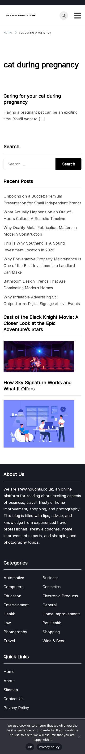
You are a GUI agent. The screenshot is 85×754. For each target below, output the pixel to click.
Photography (15, 631)
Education (12, 596)
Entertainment (16, 605)
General (49, 605)
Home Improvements (61, 614)
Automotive (14, 577)
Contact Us (14, 698)
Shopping (51, 631)
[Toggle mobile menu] (77, 15)
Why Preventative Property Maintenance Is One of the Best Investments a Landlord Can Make (42, 266)
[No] (79, 736)
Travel (9, 640)
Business (50, 577)
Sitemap (11, 689)
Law (7, 622)
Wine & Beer (53, 640)
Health (9, 614)
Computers (13, 586)
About (9, 680)
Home (9, 671)
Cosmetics (51, 586)
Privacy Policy (16, 707)
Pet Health (13, 87)
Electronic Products (60, 596)
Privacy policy (49, 747)
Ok (30, 747)
